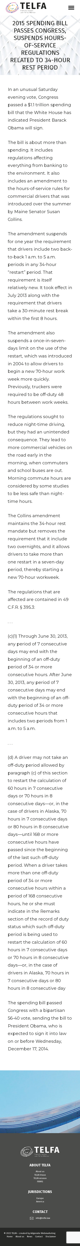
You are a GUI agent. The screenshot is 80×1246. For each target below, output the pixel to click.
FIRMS (40, 1181)
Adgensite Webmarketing (42, 1233)
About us (40, 1171)
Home (10, 1236)
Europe (40, 1198)
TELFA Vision (40, 1175)
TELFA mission (40, 1178)
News (29, 1236)
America (40, 1201)
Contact (39, 1236)
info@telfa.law (43, 1218)
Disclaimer (51, 1236)
